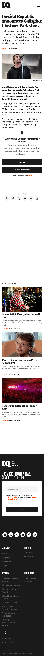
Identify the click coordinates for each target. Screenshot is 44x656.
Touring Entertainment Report (8, 623)
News (4, 553)
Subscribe (22, 162)
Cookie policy (30, 653)
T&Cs (37, 653)
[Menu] (38, 5)
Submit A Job (8, 642)
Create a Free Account (22, 170)
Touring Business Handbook (9, 614)
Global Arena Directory (30, 580)
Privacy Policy (22, 653)
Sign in (30, 175)
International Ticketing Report (9, 608)
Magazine (6, 557)
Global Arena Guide (11, 585)
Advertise (28, 556)
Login (4, 565)
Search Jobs (7, 638)
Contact (27, 552)
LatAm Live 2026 (9, 602)
